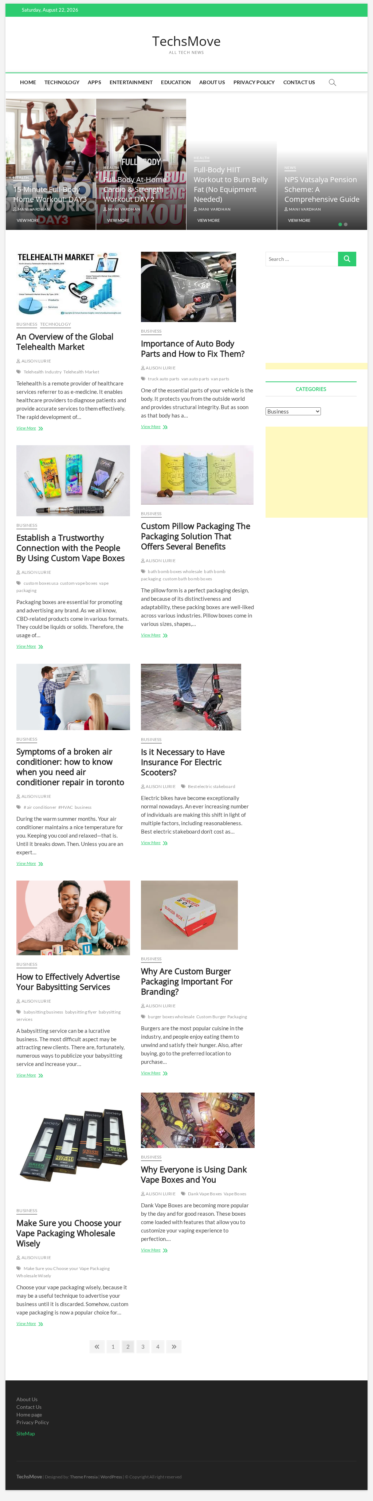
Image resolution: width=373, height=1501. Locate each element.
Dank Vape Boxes (205, 1193)
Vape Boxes (235, 1193)
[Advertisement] (319, 322)
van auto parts (195, 378)
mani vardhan (33, 209)
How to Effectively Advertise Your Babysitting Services (68, 981)
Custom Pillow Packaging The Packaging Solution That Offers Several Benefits (195, 536)
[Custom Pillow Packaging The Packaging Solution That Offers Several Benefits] (198, 475)
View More (28, 220)
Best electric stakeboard (211, 786)
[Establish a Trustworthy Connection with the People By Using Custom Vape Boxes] (73, 480)
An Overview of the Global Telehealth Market (65, 341)
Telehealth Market (81, 372)
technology (61, 82)
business (83, 807)
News (290, 167)
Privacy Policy (254, 82)
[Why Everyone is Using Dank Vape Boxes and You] (198, 1120)
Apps (94, 82)
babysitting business (43, 1012)
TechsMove (186, 41)
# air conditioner (40, 807)
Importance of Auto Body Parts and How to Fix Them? (193, 348)
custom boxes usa (41, 583)
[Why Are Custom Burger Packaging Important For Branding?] (198, 915)
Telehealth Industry (43, 372)
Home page (29, 1414)
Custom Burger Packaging (221, 1016)
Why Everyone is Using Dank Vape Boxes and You (194, 1174)
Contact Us (299, 82)
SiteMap (25, 1433)
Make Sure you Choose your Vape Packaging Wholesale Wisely (68, 1233)
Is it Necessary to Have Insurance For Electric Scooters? (183, 761)
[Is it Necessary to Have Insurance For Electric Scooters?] (198, 697)
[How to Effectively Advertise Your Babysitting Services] (73, 918)
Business (26, 324)
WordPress (111, 1477)
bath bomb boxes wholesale (175, 571)
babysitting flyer (81, 1012)
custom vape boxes (78, 583)
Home (28, 82)
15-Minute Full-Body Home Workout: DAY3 (50, 194)
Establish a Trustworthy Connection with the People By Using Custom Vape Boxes (70, 547)
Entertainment (131, 82)
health (21, 177)
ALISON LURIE (35, 361)
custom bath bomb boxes (187, 578)
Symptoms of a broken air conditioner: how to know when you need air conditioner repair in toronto (70, 766)
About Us (212, 82)
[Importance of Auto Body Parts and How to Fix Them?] (198, 287)
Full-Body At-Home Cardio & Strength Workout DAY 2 (134, 189)
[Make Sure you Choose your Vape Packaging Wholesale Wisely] (73, 1147)
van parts (220, 378)
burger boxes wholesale (171, 1016)
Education (176, 82)
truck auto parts (163, 378)
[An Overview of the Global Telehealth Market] (73, 283)
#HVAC (65, 807)
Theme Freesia (84, 1477)
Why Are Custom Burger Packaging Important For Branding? (187, 981)
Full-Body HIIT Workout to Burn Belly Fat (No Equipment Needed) (231, 184)
